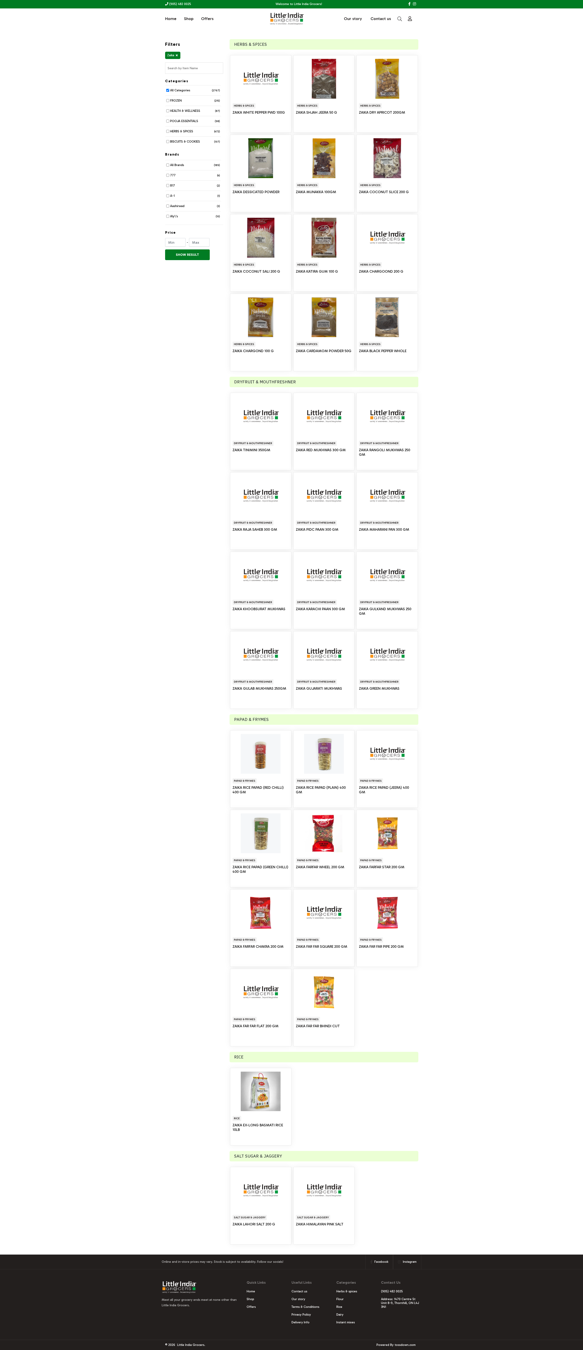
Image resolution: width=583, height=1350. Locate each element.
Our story (353, 18)
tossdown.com (405, 1345)
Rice (339, 1307)
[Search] (399, 19)
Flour (340, 1299)
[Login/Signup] (410, 18)
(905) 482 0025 (179, 4)
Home (170, 18)
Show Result (187, 255)
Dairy (339, 1315)
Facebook (381, 1262)
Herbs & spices (346, 1291)
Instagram (410, 1262)
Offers (207, 18)
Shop (189, 18)
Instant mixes (345, 1322)
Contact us (381, 18)
